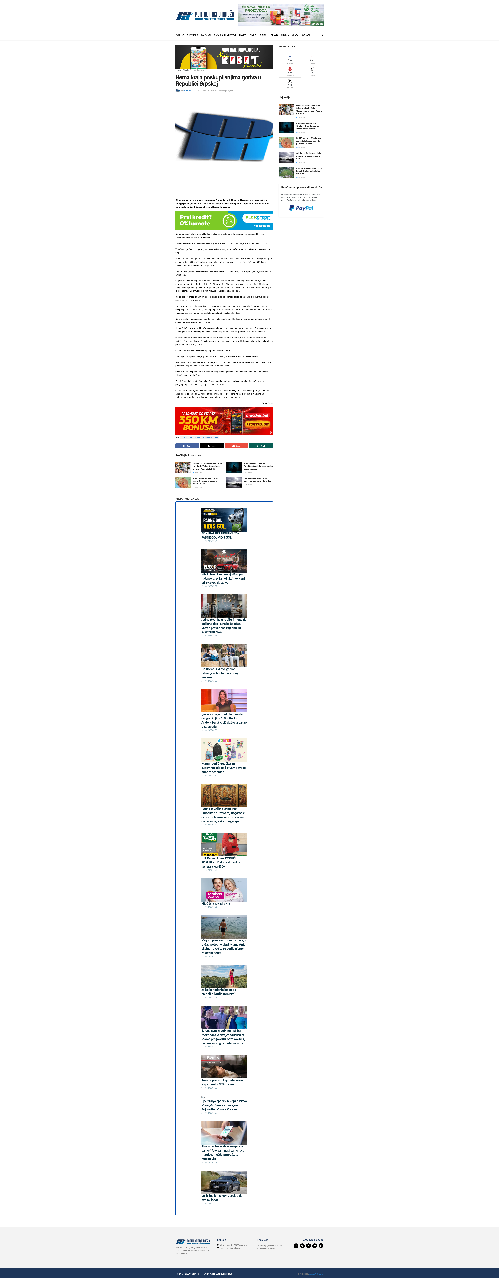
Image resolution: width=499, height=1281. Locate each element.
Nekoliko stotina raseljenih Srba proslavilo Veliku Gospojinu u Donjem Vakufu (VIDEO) (207, 466)
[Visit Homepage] (204, 15)
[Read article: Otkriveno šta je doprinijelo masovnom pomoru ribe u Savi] (234, 482)
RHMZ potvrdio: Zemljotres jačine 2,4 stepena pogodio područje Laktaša (205, 481)
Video (253, 35)
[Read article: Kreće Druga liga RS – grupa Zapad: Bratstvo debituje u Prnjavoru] (286, 172)
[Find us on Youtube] (314, 1245)
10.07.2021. (202, 90)
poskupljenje (195, 437)
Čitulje (285, 35)
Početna (179, 35)
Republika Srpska (210, 437)
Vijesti (185, 70)
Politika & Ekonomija (197, 70)
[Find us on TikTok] (321, 1245)
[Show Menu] (317, 35)
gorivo (184, 437)
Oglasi (295, 35)
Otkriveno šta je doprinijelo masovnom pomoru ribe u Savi (257, 479)
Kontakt (305, 35)
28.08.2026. (198, 472)
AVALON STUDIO (316, 1274)
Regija (242, 35)
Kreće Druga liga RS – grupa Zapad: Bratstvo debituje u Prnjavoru (309, 171)
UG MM (263, 35)
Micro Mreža (188, 90)
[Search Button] (323, 35)
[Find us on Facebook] (296, 1245)
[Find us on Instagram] (302, 1245)
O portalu (192, 35)
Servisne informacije (225, 35)
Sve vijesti (206, 35)
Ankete (274, 35)
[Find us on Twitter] (308, 1245)
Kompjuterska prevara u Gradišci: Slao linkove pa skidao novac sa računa (258, 466)
